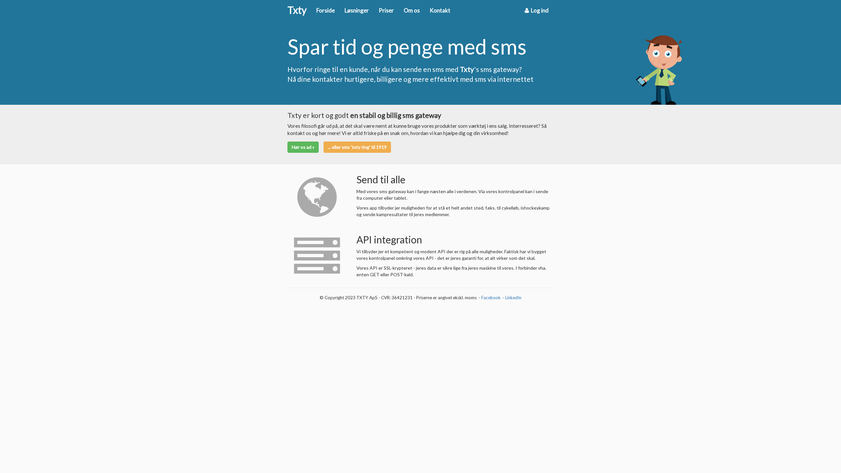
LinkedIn (513, 297)
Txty (297, 10)
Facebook (491, 297)
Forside (325, 10)
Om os (412, 10)
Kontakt (440, 10)
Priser (386, 10)
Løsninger (357, 10)
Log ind (539, 10)
